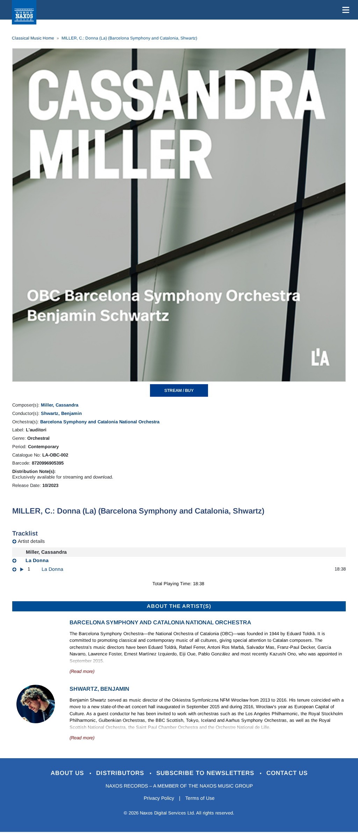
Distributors (121, 773)
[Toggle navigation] (344, 9)
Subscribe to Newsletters (206, 773)
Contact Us (287, 773)
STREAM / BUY (179, 390)
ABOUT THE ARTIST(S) (179, 606)
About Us (68, 773)
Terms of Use (200, 798)
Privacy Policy (159, 798)
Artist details (31, 541)
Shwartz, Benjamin (61, 413)
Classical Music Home (33, 38)
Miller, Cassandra (59, 405)
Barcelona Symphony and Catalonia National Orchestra (99, 421)
